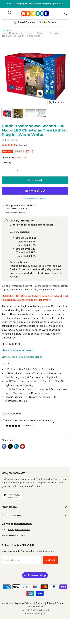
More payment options (35, 198)
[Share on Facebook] (4, 446)
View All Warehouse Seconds (18, 350)
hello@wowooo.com (19, 529)
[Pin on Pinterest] (22, 446)
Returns (40, 603)
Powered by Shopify (35, 613)
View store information (15, 213)
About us (6, 603)
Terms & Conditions (35, 606)
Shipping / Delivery (23, 603)
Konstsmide (11, 140)
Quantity (6, 163)
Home (5, 30)
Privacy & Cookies (55, 603)
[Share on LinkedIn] (16, 446)
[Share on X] (10, 446)
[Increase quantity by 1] (30, 170)
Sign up (50, 560)
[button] (35, 145)
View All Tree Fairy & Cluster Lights (22, 356)
